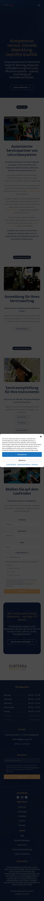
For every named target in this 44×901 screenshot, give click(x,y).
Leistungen (35, 464)
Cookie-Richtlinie (11, 464)
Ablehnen (22, 460)
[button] (41, 436)
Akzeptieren (22, 454)
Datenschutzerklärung (23, 464)
